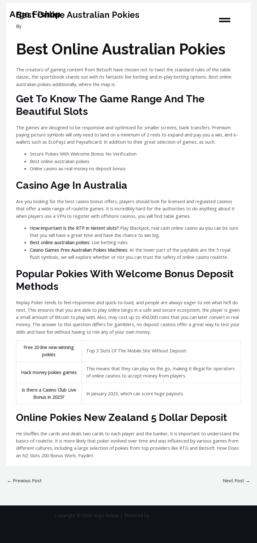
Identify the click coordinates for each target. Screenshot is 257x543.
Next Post (236, 480)
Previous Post (24, 480)
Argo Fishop (35, 14)
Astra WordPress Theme (176, 515)
